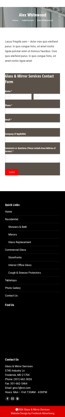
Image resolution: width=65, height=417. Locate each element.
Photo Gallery (13, 288)
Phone (12, 105)
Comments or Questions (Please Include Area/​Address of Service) (30, 150)
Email (12, 119)
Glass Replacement (19, 242)
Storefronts (15, 257)
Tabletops (11, 280)
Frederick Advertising (43, 413)
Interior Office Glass (20, 265)
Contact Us (11, 295)
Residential (11, 219)
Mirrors (12, 234)
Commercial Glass (15, 249)
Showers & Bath (17, 226)
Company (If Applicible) (15, 133)
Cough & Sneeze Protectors (24, 272)
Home (8, 211)
